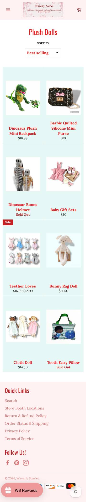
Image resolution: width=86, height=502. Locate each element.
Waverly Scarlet (27, 478)
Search (11, 400)
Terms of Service (19, 438)
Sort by (43, 43)
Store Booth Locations (24, 408)
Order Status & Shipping (26, 423)
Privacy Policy (17, 431)
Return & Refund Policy (25, 415)
